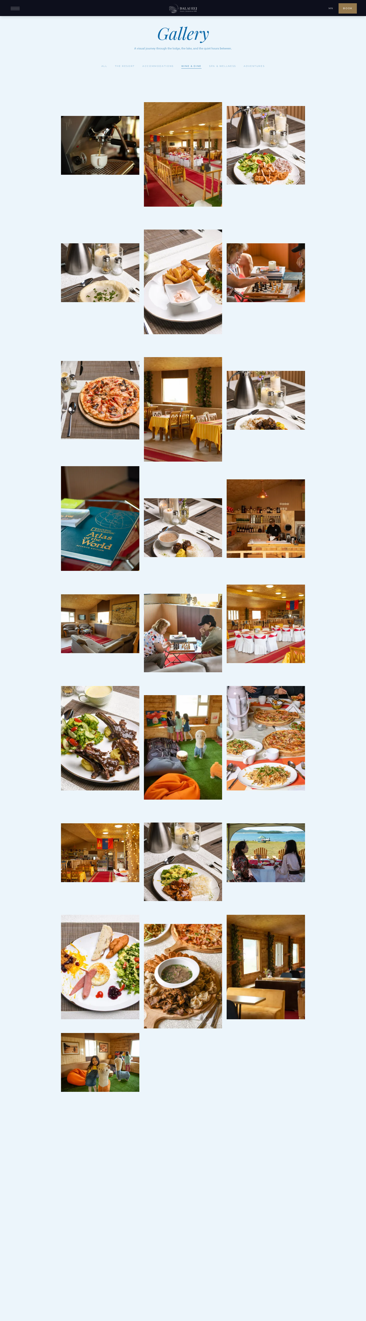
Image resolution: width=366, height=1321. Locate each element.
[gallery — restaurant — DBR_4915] (183, 747)
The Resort (125, 66)
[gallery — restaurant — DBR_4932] (183, 154)
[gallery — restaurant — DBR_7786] (183, 633)
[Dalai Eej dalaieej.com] (183, 8)
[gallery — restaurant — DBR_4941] (266, 967)
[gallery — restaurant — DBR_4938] (183, 409)
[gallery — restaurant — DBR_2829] (266, 518)
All (104, 66)
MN (331, 8)
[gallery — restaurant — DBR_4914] (100, 1062)
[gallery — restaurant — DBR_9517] (266, 738)
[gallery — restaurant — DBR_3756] (266, 852)
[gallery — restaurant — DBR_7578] (100, 738)
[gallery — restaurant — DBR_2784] (100, 145)
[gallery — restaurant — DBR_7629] (100, 400)
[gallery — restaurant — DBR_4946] (266, 623)
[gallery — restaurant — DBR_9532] (183, 976)
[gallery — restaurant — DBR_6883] (100, 272)
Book (347, 8)
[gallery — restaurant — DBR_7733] (100, 967)
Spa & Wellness (222, 66)
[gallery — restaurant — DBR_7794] (266, 272)
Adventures (254, 66)
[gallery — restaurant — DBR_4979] (100, 518)
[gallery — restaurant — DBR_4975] (100, 852)
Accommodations (158, 66)
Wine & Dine (191, 66)
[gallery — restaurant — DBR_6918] (266, 145)
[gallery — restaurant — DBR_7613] (183, 282)
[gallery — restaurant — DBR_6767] (183, 862)
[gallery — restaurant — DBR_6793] (266, 400)
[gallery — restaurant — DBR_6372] (183, 528)
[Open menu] (15, 8)
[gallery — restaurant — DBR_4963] (100, 623)
